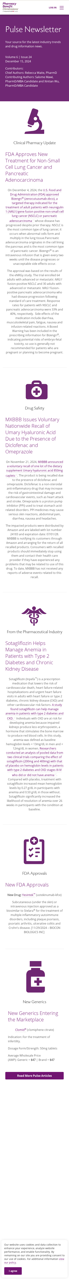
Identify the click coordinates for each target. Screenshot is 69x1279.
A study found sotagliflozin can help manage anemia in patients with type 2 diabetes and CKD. (34, 711)
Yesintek (28, 895)
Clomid (20, 1030)
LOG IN (53, 7)
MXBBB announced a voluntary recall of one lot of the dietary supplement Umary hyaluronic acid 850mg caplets (34, 468)
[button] (34, 1075)
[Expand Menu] (62, 8)
